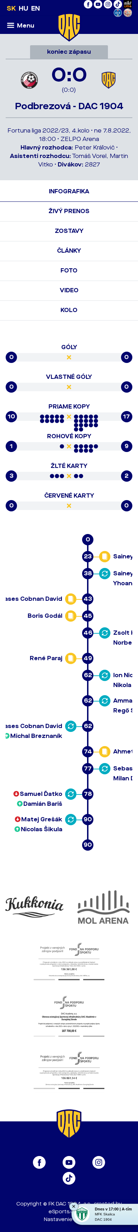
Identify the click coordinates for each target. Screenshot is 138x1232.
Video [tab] (69, 290)
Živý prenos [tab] (69, 211)
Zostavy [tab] (69, 231)
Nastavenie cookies (69, 1219)
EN (35, 8)
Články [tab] (69, 250)
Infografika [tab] (69, 191)
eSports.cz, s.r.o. (69, 1211)
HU (23, 8)
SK (11, 8)
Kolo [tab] (69, 310)
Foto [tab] (69, 270)
